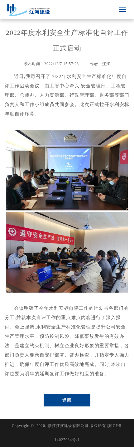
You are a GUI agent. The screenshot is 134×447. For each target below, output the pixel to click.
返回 (67, 400)
